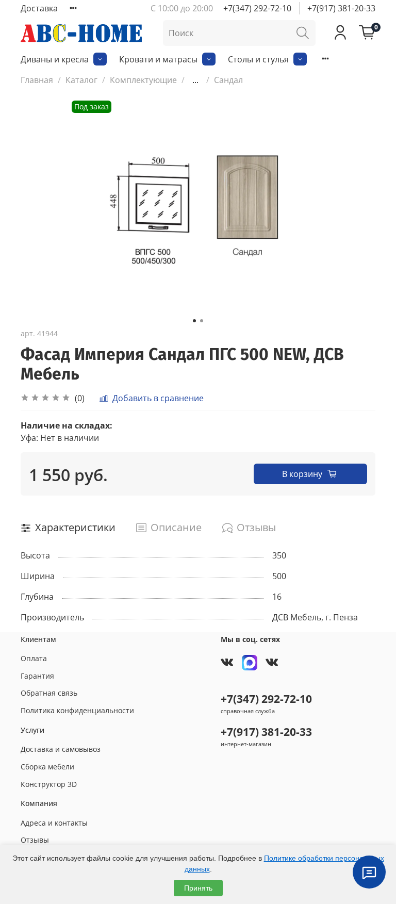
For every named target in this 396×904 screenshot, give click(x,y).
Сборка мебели (47, 766)
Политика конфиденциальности (77, 710)
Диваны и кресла (55, 59)
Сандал (228, 80)
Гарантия (37, 676)
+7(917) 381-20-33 (341, 8)
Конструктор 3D (49, 784)
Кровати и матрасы (158, 59)
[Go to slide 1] (194, 320)
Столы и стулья (258, 59)
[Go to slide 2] (201, 320)
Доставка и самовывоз (61, 749)
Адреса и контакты (54, 823)
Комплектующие (143, 80)
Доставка (39, 8)
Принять (198, 888)
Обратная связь (49, 693)
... (195, 80)
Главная (37, 80)
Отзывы (35, 840)
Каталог (81, 80)
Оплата (34, 658)
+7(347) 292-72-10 (257, 8)
